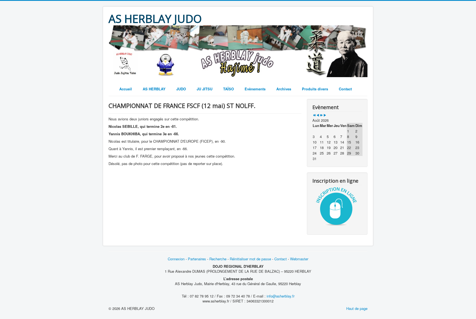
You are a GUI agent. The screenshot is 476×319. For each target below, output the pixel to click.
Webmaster (299, 258)
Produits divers (315, 88)
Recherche (217, 258)
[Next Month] (325, 115)
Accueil (125, 88)
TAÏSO (228, 88)
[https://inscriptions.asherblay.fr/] (337, 206)
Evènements (255, 88)
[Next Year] (321, 115)
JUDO (181, 88)
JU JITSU (204, 88)
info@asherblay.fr (280, 296)
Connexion (177, 258)
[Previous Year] (314, 115)
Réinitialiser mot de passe (250, 258)
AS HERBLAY (154, 88)
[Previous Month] (318, 115)
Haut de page (356, 308)
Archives (283, 88)
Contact (345, 88)
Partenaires (197, 258)
